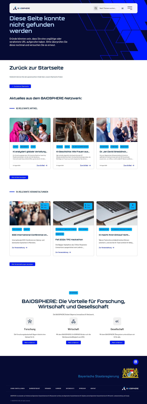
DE (123, 8)
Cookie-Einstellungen (17, 388)
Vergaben (48, 388)
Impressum (82, 388)
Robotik (26, 229)
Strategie (114, 146)
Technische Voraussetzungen (66, 229)
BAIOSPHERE (104, 146)
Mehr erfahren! (29, 342)
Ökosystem (124, 146)
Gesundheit (24, 146)
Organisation (104, 229)
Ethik (33, 146)
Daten (16, 146)
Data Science (17, 229)
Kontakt (93, 388)
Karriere (58, 388)
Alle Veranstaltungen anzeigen (22, 264)
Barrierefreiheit (34, 388)
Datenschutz (70, 388)
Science (59, 146)
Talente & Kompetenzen (80, 146)
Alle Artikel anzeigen (19, 177)
